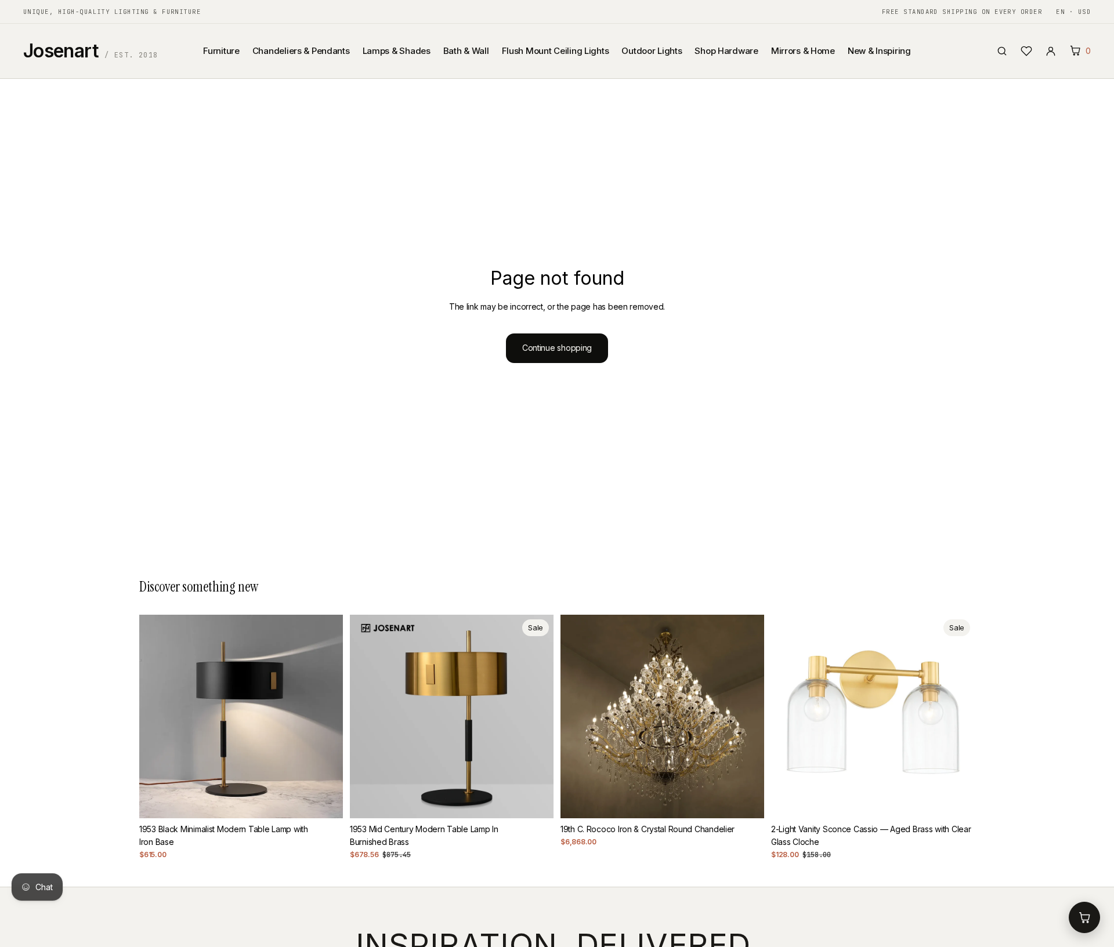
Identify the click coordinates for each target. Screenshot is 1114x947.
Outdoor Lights (651, 50)
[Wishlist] (1026, 51)
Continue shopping (557, 348)
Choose (756, 800)
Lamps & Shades (397, 50)
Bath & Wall (466, 50)
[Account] (1051, 51)
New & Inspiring (879, 50)
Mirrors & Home (803, 50)
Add (334, 800)
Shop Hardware (726, 50)
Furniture (221, 50)
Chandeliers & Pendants (301, 50)
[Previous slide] (156, 717)
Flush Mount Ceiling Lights (555, 50)
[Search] (1002, 51)
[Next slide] (325, 717)
